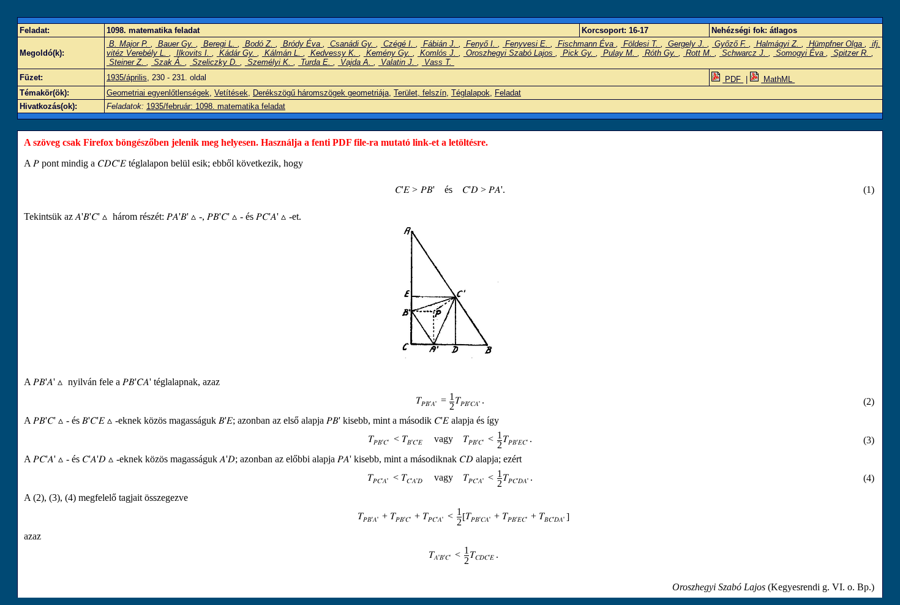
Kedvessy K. (333, 53)
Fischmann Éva (585, 43)
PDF (732, 79)
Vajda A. (355, 62)
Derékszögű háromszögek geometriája (321, 92)
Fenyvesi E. (526, 43)
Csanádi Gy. (352, 43)
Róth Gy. (660, 53)
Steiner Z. (126, 62)
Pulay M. (619, 53)
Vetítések (231, 92)
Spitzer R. (851, 53)
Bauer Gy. (176, 43)
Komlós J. (438, 53)
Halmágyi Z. (777, 43)
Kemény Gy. (388, 53)
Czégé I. (398, 43)
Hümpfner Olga (835, 43)
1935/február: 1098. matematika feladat (215, 106)
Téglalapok (470, 92)
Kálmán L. (282, 53)
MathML (778, 79)
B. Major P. (129, 43)
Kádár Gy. (237, 53)
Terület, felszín (420, 92)
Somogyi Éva (799, 53)
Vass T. (438, 62)
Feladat (508, 92)
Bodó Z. (259, 43)
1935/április (127, 77)
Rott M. (698, 53)
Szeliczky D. (215, 62)
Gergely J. (686, 43)
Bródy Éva (301, 43)
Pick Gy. (578, 53)
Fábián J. (440, 43)
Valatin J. (397, 62)
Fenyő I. (480, 43)
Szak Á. (168, 62)
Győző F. (730, 43)
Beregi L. (219, 43)
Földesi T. (641, 43)
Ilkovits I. (193, 53)
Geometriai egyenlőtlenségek (158, 92)
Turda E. (315, 62)
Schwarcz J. (743, 53)
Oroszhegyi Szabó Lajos (509, 53)
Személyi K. (269, 62)
